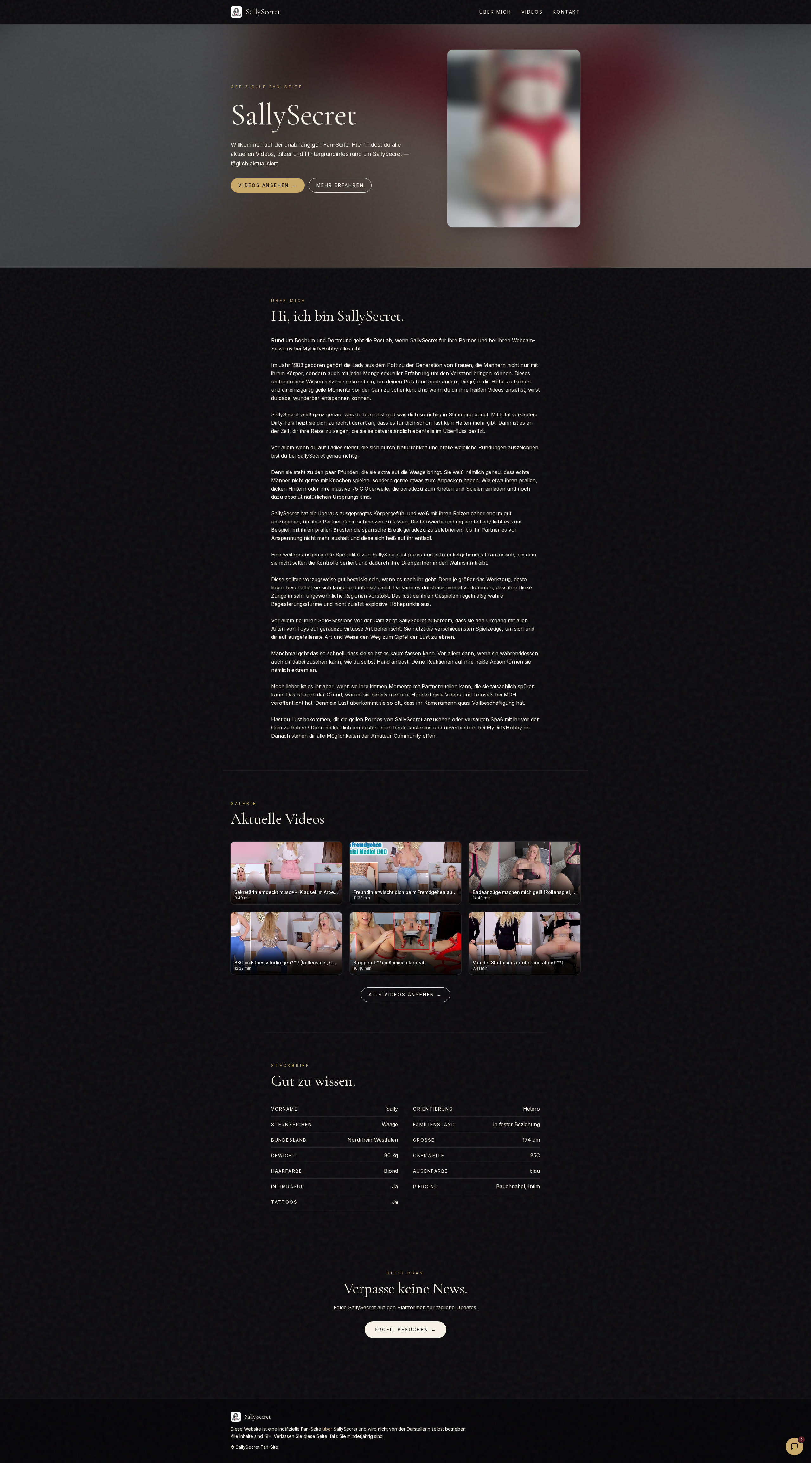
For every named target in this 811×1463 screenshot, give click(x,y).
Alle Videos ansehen (405, 994)
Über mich (495, 12)
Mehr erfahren (340, 185)
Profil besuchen (406, 1329)
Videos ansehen (267, 185)
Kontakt (566, 12)
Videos (532, 12)
